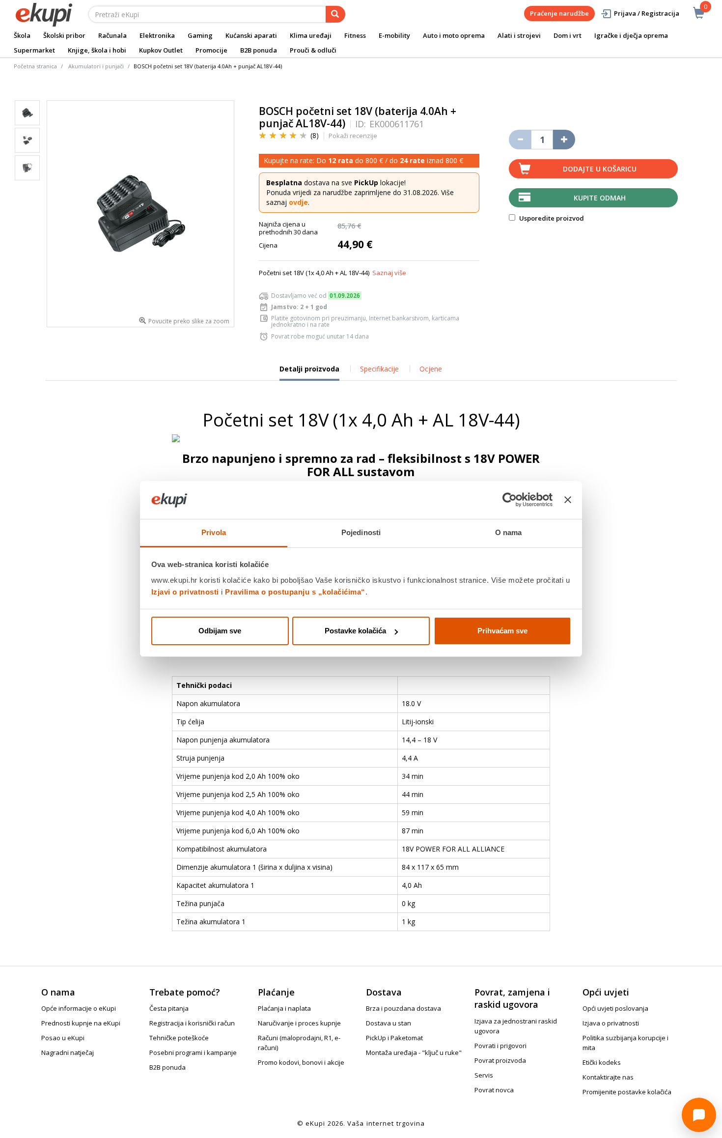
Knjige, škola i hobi (97, 50)
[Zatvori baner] (567, 500)
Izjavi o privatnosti (185, 592)
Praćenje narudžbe (559, 13)
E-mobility (394, 35)
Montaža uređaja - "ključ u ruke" (414, 1052)
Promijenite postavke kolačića (627, 1091)
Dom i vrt (568, 35)
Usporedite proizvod (551, 218)
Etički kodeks (602, 1062)
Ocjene (430, 368)
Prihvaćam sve (502, 630)
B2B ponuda (258, 50)
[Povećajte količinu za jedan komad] (564, 139)
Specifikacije (379, 368)
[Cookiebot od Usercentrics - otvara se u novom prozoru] (510, 500)
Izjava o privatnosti (611, 1023)
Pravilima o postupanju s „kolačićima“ (295, 592)
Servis (483, 1075)
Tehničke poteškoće (179, 1037)
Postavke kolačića (355, 630)
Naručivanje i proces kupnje (299, 1023)
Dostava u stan (388, 1023)
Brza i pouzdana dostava (403, 1008)
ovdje (298, 202)
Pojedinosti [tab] (361, 532)
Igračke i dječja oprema (631, 35)
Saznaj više (389, 272)
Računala (112, 35)
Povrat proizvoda (500, 1060)
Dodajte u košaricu (600, 168)
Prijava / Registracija (646, 13)
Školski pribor (64, 35)
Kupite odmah (600, 197)
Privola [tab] (213, 532)
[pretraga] (335, 14)
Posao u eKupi (62, 1037)
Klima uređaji (311, 35)
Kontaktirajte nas (608, 1077)
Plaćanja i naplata (284, 1008)
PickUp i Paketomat (394, 1037)
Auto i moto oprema (454, 35)
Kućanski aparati (251, 35)
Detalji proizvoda (309, 372)
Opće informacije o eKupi (78, 1008)
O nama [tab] (508, 532)
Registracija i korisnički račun (192, 1023)
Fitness (355, 35)
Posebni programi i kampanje (193, 1052)
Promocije (211, 50)
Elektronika (157, 35)
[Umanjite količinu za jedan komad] (520, 139)
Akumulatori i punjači (96, 66)
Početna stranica (35, 66)
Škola (22, 35)
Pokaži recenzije (353, 135)
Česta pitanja (169, 1008)
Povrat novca (494, 1089)
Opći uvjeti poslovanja (615, 1008)
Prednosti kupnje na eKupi (80, 1023)
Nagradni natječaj (67, 1052)
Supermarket (34, 50)
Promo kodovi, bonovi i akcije (301, 1062)
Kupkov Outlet (161, 50)
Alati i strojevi (519, 35)
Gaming (200, 35)
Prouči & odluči (313, 50)
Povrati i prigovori (500, 1045)
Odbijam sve (219, 630)
